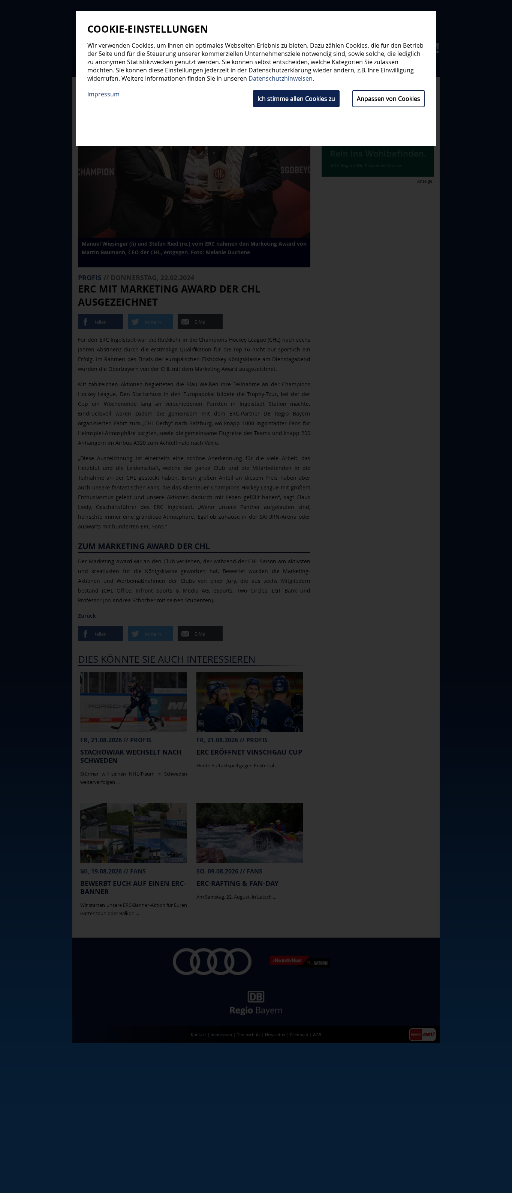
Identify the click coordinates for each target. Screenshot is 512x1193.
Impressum (103, 94)
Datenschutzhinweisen (281, 78)
